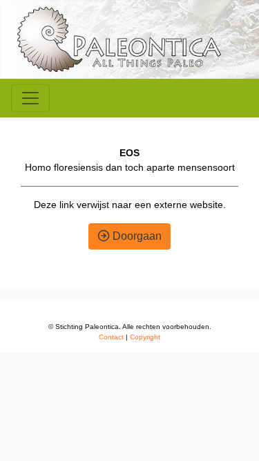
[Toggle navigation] (30, 98)
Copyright (145, 337)
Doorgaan (136, 236)
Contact (111, 337)
